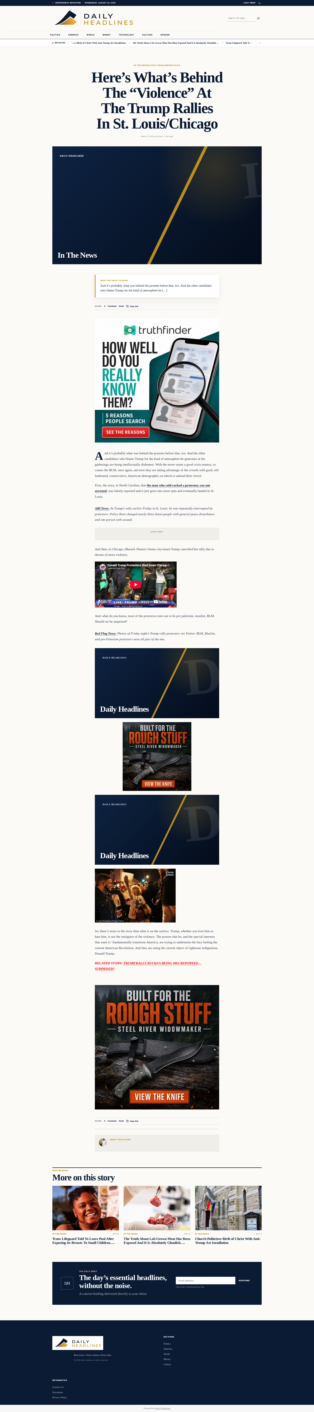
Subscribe (244, 1280)
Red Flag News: (105, 633)
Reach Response (162, 1408)
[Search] (258, 18)
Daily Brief (250, 3)
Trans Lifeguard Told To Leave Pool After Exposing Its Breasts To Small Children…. (231, 43)
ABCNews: (102, 508)
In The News (141, 65)
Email (121, 306)
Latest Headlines (159, 65)
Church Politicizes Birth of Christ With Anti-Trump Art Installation (228, 1241)
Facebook (112, 306)
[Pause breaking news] (259, 43)
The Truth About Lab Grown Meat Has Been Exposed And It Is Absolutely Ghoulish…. (139, 43)
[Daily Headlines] (93, 18)
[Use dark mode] (259, 3)
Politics (175, 65)
